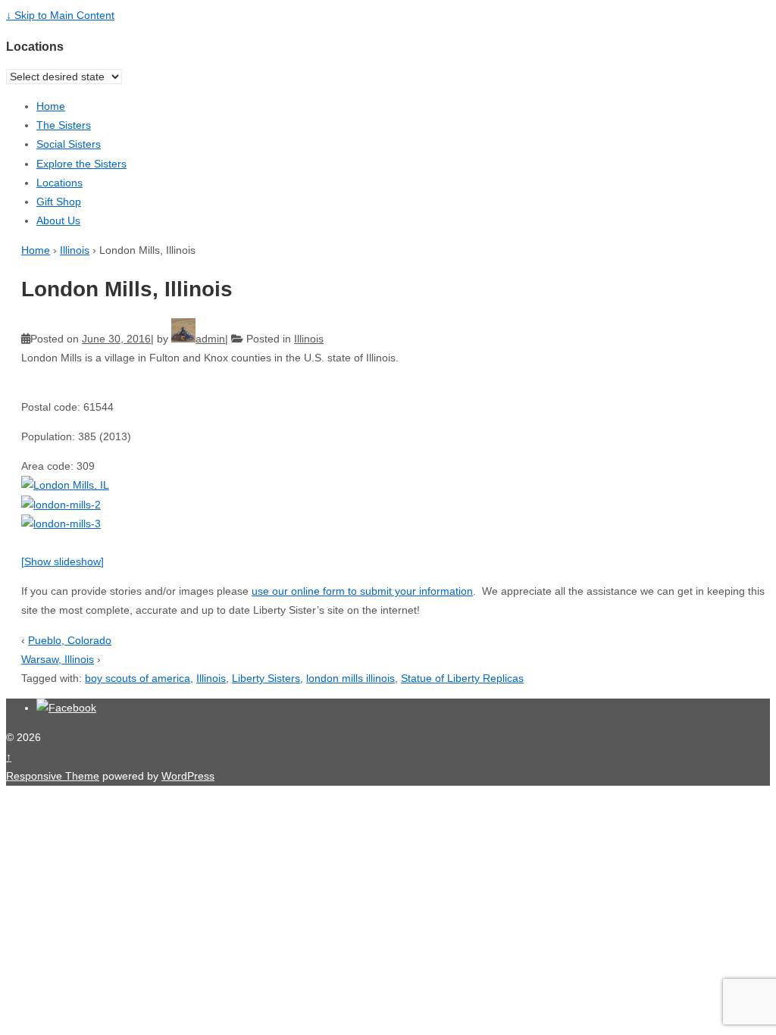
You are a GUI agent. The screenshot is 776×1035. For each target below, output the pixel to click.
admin (210, 339)
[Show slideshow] (62, 561)
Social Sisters (68, 144)
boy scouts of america (137, 678)
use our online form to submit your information (362, 591)
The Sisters (63, 125)
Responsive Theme (52, 776)
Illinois (74, 250)
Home (50, 106)
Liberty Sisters (266, 678)
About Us (58, 220)
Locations (59, 183)
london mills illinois (350, 678)
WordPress (187, 776)
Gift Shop (58, 201)
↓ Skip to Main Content (60, 15)
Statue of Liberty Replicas (462, 678)
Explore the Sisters (81, 164)
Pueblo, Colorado (69, 640)
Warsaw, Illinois (57, 659)
